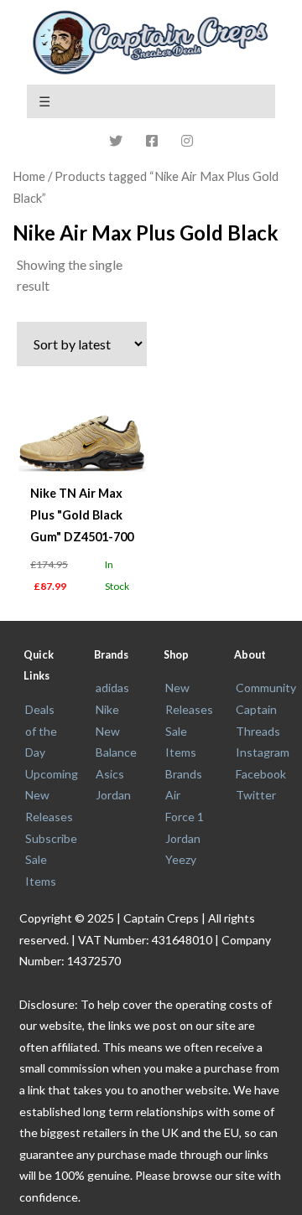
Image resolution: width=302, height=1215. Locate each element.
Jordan (113, 795)
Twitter (256, 795)
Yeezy (180, 859)
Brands (183, 774)
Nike (107, 709)
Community (266, 687)
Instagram (262, 752)
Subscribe (51, 838)
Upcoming (51, 774)
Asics (110, 774)
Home (29, 176)
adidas (112, 687)
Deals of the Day (41, 730)
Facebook (261, 774)
